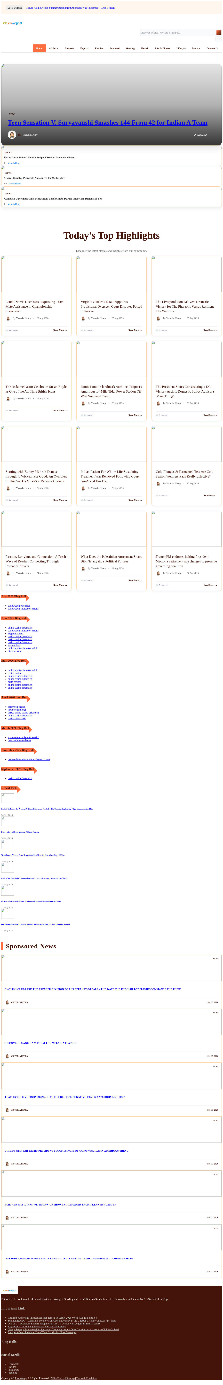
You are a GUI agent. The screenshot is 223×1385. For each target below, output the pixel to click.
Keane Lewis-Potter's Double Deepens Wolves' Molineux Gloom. (39, 157)
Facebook (13, 1364)
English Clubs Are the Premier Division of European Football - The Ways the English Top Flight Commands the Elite (47, 809)
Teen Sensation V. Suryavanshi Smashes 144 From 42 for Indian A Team (107, 122)
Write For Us (57, 1378)
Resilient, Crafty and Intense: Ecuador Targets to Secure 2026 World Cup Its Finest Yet (52, 1317)
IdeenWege (21, 1378)
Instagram (13, 1369)
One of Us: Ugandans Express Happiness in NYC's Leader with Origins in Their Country (54, 1323)
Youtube (12, 1372)
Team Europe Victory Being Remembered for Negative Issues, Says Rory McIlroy (33, 855)
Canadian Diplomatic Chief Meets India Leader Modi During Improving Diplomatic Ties (53, 198)
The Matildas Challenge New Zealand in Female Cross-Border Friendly (63, 7)
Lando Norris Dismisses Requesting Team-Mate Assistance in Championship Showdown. (35, 306)
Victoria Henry (30, 134)
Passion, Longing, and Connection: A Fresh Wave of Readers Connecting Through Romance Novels (36, 561)
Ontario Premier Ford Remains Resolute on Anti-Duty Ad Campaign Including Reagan (35, 924)
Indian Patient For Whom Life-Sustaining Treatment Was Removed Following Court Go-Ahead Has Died (110, 476)
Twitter (12, 1366)
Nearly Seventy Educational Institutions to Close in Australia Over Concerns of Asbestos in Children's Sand (63, 1329)
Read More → (60, 330)
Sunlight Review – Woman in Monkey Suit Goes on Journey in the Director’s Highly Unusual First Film (62, 1320)
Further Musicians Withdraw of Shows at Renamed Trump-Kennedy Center (31, 901)
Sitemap (70, 1378)
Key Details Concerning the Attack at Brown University (37, 1326)
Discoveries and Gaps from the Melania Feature (20, 832)
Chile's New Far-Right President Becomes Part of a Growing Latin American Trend (34, 878)
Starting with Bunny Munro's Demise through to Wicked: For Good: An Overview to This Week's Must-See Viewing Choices (36, 476)
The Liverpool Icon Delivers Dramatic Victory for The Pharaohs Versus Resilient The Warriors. (185, 306)
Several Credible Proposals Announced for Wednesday (34, 178)
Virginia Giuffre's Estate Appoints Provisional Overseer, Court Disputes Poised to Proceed (111, 306)
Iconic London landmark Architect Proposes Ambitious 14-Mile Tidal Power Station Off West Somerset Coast (111, 391)
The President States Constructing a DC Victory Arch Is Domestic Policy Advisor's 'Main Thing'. (185, 391)
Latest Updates (15, 8)
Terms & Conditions (86, 1378)
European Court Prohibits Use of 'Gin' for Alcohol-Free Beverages (42, 1332)
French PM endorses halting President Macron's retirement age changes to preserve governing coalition (186, 561)
